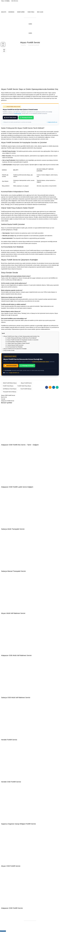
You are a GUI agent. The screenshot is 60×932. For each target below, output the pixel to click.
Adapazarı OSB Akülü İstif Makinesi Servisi (16, 655)
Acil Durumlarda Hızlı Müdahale (13, 347)
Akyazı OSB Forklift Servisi (10, 866)
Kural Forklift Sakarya (26, 388)
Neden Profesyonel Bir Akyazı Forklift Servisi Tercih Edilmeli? (21, 338)
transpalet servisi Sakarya (9, 391)
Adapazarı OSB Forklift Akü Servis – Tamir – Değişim (20, 445)
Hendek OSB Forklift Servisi (11, 782)
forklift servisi (17, 113)
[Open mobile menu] (30, 9)
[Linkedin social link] (31, 3)
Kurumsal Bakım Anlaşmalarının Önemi (15, 341)
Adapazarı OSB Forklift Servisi (12, 908)
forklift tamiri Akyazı (8, 385)
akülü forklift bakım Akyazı (10, 383)
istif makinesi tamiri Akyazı (9, 388)
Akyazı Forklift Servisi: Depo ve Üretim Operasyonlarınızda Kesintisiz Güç (21, 336)
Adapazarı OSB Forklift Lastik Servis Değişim (17, 487)
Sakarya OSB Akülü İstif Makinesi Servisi (15, 697)
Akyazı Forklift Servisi (26, 383)
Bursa (2, 204)
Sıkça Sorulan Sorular (8, 350)
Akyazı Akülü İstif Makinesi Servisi (13, 613)
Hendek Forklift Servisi (9, 740)
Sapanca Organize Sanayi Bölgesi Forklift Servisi (18, 824)
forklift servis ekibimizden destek (40, 361)
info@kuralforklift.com (52, 122)
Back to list (4, 397)
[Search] (30, 21)
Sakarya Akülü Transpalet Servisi (12, 529)
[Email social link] (50, 387)
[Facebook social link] (46, 387)
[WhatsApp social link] (57, 387)
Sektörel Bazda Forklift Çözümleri (14, 345)
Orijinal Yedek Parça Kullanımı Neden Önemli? (17, 343)
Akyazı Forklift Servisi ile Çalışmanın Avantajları (15, 348)
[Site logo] (9, 6)
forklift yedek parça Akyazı (24, 385)
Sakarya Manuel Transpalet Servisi (13, 571)
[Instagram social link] (29, 3)
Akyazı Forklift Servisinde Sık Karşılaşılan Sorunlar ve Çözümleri (21, 339)
